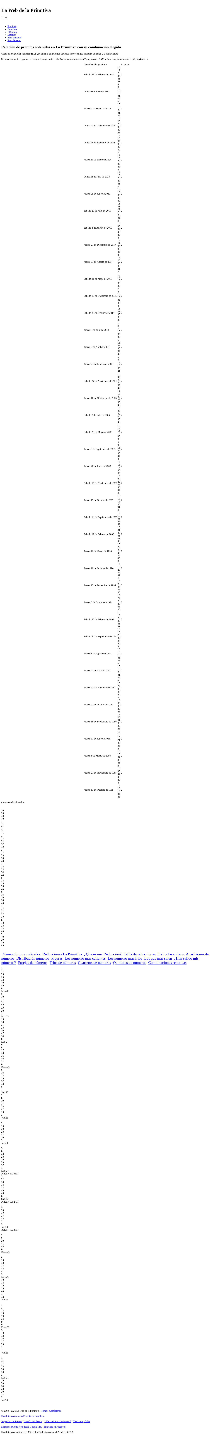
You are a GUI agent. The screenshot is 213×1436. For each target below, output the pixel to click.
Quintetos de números (129, 963)
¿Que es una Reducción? (102, 954)
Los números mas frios (125, 958)
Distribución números (32, 958)
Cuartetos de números (94, 963)
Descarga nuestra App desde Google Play (21, 1426)
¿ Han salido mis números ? (57, 1421)
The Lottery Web (81, 1421)
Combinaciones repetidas (167, 963)
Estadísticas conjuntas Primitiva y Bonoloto (22, 1416)
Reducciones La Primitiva (62, 954)
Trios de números (63, 963)
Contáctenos (55, 1410)
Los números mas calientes (85, 958)
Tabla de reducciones (140, 954)
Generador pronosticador (21, 954)
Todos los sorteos (171, 954)
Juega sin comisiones (11, 1421)
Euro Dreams (14, 40)
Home (44, 1410)
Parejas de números (32, 963)
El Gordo (12, 32)
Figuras (57, 958)
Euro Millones (14, 37)
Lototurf (11, 34)
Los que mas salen (158, 958)
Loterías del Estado (33, 1421)
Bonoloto (12, 29)
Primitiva (11, 26)
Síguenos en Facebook (55, 1426)
